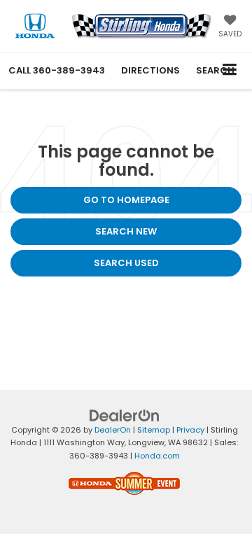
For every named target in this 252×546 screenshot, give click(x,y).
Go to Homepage (126, 199)
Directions (150, 70)
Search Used (126, 263)
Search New (126, 231)
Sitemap (153, 429)
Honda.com (157, 455)
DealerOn (112, 429)
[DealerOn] (124, 414)
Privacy (190, 429)
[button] (56, 70)
